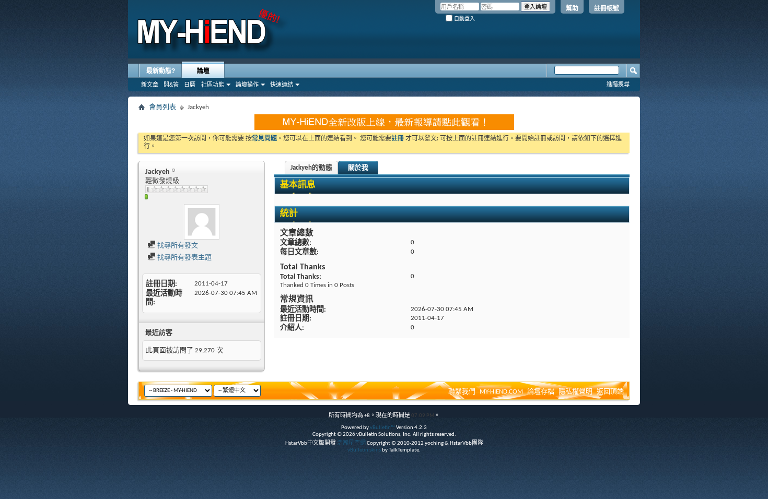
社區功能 (212, 84)
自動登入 (463, 18)
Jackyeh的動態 (311, 167)
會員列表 (162, 107)
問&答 (171, 84)
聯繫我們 (461, 391)
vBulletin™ (382, 428)
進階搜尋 (618, 84)
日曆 (189, 84)
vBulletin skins (364, 450)
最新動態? (160, 71)
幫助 (572, 8)
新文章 (149, 84)
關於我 (358, 167)
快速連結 (281, 84)
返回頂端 (610, 391)
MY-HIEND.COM (501, 391)
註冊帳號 (606, 8)
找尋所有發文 (177, 245)
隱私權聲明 (575, 391)
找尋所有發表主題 (184, 257)
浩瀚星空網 (351, 443)
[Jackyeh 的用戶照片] (201, 222)
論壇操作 (247, 84)
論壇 (203, 71)
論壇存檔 (540, 391)
